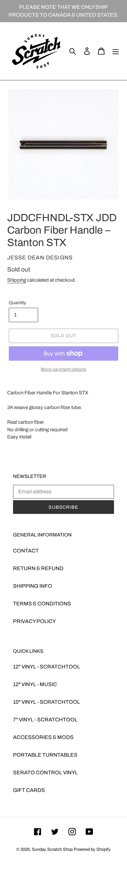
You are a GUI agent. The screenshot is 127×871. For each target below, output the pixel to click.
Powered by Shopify (92, 849)
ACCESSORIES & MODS (43, 737)
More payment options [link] (63, 369)
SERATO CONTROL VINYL (45, 772)
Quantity (17, 302)
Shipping (16, 280)
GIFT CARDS (29, 790)
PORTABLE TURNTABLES (45, 755)
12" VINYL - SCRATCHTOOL (46, 666)
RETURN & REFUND (38, 568)
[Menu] (115, 51)
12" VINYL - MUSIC (35, 684)
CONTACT (26, 550)
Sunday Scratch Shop (52, 849)
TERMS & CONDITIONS (42, 603)
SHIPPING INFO (32, 586)
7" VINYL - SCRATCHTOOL (45, 719)
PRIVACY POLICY (34, 621)
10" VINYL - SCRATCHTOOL (46, 702)
